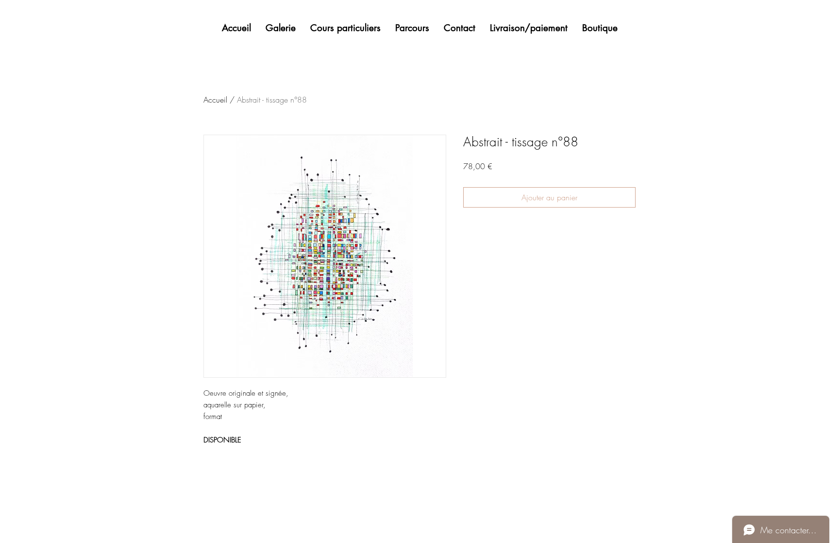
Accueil (215, 99)
